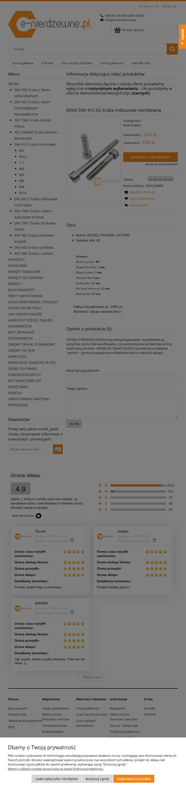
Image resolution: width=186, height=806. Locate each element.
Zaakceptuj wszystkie (134, 779)
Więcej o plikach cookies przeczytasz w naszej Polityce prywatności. (56, 768)
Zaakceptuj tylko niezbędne (56, 779)
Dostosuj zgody (97, 779)
